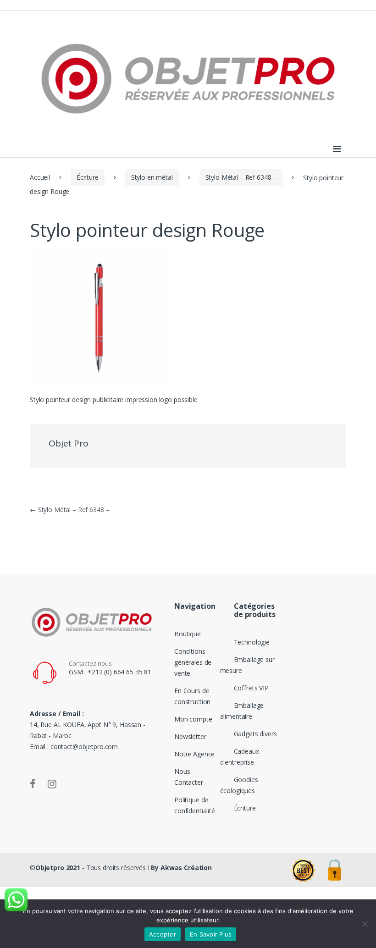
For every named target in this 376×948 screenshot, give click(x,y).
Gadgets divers (255, 733)
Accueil (40, 177)
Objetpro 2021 (57, 867)
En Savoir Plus (211, 934)
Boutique (187, 633)
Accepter (162, 934)
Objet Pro (68, 443)
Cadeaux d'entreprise (239, 756)
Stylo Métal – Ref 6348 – (241, 177)
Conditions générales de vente (192, 662)
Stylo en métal (152, 177)
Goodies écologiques (239, 785)
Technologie (252, 642)
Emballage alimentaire (242, 711)
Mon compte (193, 719)
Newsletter (190, 736)
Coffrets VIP (251, 687)
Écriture (88, 177)
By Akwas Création (181, 867)
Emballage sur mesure (247, 665)
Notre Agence (194, 754)
